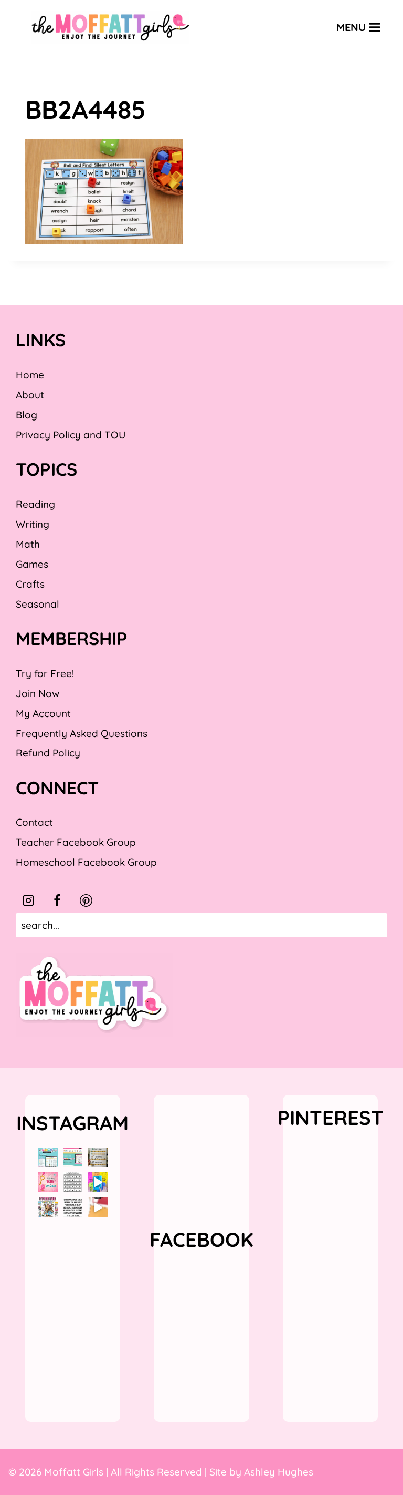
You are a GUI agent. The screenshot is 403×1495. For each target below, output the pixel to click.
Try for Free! (45, 673)
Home (30, 374)
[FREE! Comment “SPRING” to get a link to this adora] (48, 1207)
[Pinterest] (86, 900)
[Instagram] (28, 900)
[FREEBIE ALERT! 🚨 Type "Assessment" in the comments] (73, 1182)
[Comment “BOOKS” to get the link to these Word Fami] (98, 1182)
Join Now (37, 693)
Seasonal (37, 604)
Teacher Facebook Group (76, 842)
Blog (26, 414)
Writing (32, 524)
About (30, 394)
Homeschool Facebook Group (86, 862)
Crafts (30, 584)
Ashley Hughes (278, 1472)
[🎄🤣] (73, 1207)
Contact (34, 822)
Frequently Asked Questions (81, 733)
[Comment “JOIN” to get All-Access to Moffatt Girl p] (73, 1158)
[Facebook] (57, 900)
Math (28, 544)
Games (32, 564)
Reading (35, 504)
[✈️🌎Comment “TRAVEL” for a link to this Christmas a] (98, 1207)
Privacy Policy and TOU (70, 434)
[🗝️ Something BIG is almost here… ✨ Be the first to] (48, 1182)
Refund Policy (48, 752)
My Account (43, 713)
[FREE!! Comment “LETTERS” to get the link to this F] (98, 1158)
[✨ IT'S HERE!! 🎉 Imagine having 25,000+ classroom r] (48, 1158)
